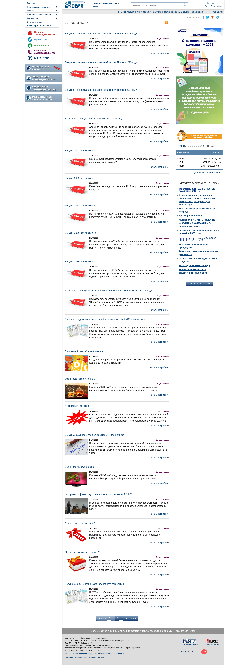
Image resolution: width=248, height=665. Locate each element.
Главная (31, 3)
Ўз (213, 3)
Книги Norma (41, 58)
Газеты (30, 10)
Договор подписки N (191, 215)
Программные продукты (38, 7)
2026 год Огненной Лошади (194, 265)
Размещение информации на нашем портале (84, 657)
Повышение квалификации (40, 14)
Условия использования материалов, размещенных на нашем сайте (94, 654)
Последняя (130, 618)
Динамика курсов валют (207, 172)
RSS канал (187, 651)
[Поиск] (185, 4)
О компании (32, 18)
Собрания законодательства (44, 52)
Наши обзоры (42, 45)
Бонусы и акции (34, 22)
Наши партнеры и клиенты (39, 25)
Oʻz (218, 3)
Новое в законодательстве (44, 33)
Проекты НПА (42, 39)
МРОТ (182, 146)
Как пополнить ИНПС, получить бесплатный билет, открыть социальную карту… (197, 223)
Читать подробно (159, 53)
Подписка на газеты (199, 283)
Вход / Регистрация (213, 6)
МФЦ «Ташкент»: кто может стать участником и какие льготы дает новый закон (153, 12)
